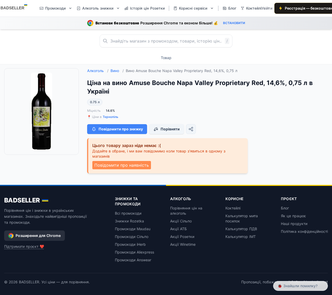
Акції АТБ (178, 229)
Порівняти (170, 129)
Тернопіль (110, 117)
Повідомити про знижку (121, 129)
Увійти (266, 8)
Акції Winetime (183, 244)
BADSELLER (22, 200)
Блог (285, 208)
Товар (166, 57)
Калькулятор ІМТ (240, 236)
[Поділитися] (191, 129)
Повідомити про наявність (121, 165)
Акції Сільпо (181, 221)
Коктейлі (232, 208)
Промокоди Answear (133, 260)
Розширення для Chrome (38, 235)
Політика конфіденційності (304, 231)
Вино (117, 70)
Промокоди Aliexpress (134, 252)
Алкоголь (97, 70)
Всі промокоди (128, 213)
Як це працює (293, 216)
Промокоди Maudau (132, 229)
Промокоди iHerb (130, 244)
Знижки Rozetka (129, 221)
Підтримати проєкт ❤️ (24, 246)
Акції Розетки (182, 236)
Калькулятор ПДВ (241, 229)
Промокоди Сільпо (131, 236)
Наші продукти (294, 223)
